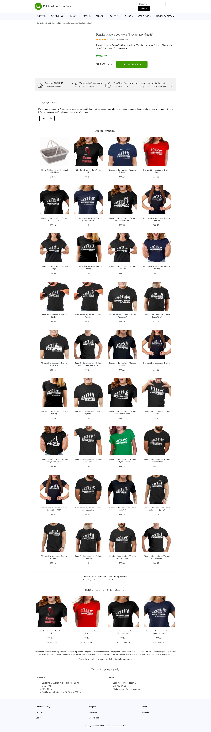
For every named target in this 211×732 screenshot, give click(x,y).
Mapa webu (94, 712)
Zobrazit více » (122, 48)
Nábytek (41, 16)
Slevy (38, 718)
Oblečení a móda (55, 23)
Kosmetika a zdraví (164, 16)
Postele (114, 16)
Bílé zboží (126, 16)
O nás (144, 707)
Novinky (39, 712)
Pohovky (100, 16)
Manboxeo (167, 45)
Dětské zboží (143, 16)
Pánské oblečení (126, 580)
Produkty (45, 23)
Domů (39, 23)
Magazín (92, 707)
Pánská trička (113, 580)
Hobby (73, 16)
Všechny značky (43, 707)
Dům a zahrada (57, 16)
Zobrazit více (47, 118)
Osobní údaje (95, 718)
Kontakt (145, 712)
